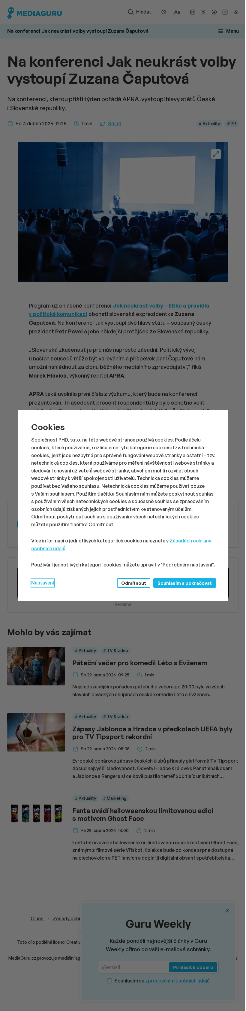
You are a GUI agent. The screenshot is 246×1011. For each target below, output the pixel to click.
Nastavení (42, 583)
